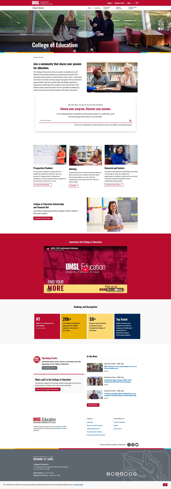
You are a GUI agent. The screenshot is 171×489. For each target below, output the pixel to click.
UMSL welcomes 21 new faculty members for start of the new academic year (120, 367)
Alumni (116, 425)
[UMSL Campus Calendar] (135, 474)
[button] (137, 3)
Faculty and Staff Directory (96, 435)
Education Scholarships (42, 218)
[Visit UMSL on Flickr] (112, 474)
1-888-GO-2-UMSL (54, 475)
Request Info (119, 3)
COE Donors (118, 429)
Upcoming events (49, 368)
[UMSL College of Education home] (44, 421)
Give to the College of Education (47, 389)
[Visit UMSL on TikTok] (121, 474)
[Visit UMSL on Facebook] (108, 474)
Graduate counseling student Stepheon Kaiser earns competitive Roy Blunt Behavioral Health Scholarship (120, 394)
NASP (42, 428)
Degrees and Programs (95, 425)
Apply (109, 3)
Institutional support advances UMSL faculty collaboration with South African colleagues (118, 381)
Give (128, 3)
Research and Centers (132, 8)
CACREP (63, 426)
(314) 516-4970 (49, 473)
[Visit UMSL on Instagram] (117, 474)
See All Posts (92, 405)
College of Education (38, 8)
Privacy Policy (78, 485)
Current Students (119, 422)
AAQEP (60, 428)
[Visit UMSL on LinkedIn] (130, 474)
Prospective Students (42, 185)
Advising (73, 186)
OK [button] (165, 484)
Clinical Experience (93, 429)
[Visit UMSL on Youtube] (126, 474)
